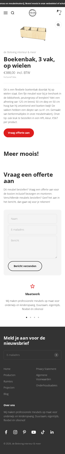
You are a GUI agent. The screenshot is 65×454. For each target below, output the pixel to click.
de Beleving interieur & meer (20, 52)
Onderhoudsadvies (46, 385)
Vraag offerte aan (19, 132)
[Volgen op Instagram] (15, 432)
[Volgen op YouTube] (33, 432)
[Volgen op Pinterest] (24, 432)
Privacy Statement (46, 369)
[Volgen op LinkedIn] (52, 432)
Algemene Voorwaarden (43, 377)
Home (7, 369)
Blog (6, 394)
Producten (9, 375)
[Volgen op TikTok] (42, 432)
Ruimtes (8, 381)
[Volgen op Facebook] (6, 432)
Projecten (9, 387)
